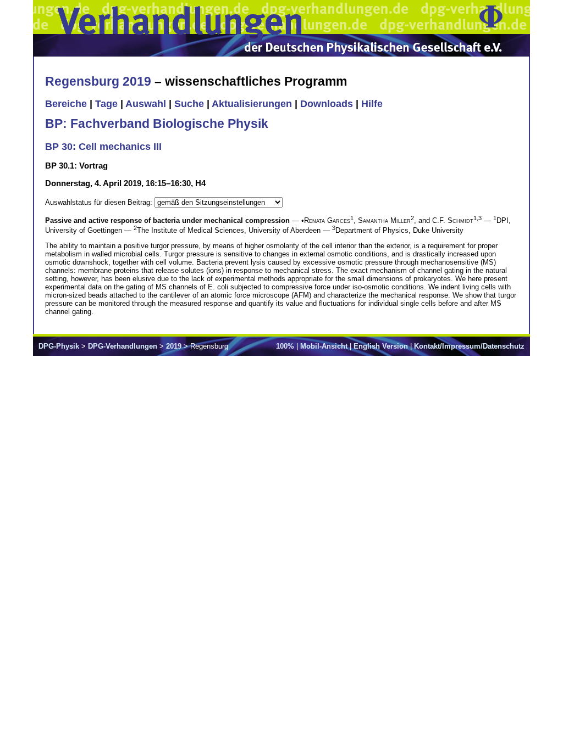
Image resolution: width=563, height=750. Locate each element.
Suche (189, 103)
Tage (106, 103)
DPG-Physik (58, 346)
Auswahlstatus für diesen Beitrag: (99, 202)
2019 (173, 346)
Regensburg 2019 (98, 81)
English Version (381, 346)
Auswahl (145, 103)
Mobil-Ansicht (323, 346)
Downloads (326, 103)
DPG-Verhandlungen (122, 346)
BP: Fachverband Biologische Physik (156, 123)
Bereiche (66, 103)
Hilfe (372, 103)
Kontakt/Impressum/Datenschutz (469, 346)
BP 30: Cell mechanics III (103, 146)
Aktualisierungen (252, 103)
